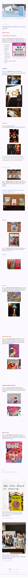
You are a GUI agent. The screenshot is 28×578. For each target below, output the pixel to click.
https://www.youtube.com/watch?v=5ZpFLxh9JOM (13, 193)
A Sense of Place (7, 18)
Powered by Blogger (15, 569)
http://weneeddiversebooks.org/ (19, 57)
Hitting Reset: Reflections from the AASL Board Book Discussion (12, 514)
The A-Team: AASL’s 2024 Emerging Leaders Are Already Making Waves (13, 556)
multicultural (15, 471)
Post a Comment (8, 517)
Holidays (10, 471)
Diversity (6, 471)
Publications (16, 18)
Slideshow (4, 186)
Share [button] (3, 470)
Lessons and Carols (20, 127)
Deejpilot (17, 571)
